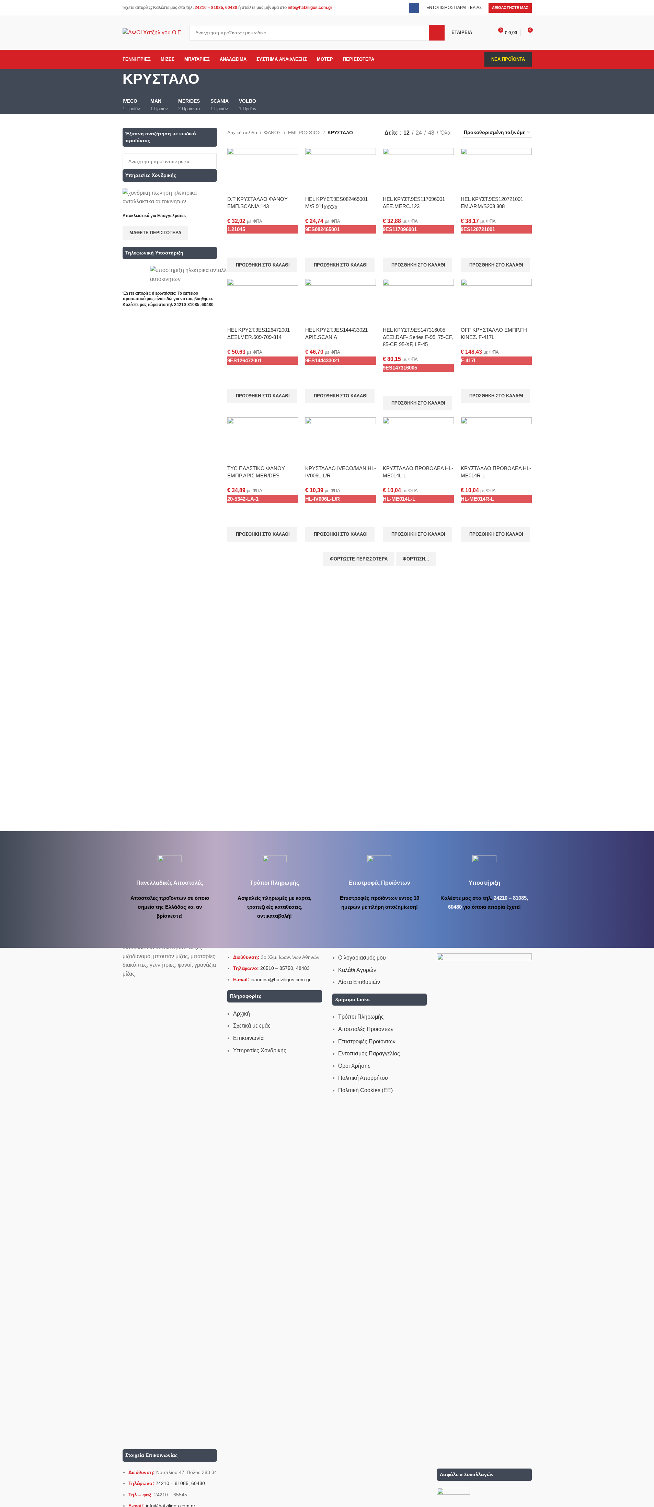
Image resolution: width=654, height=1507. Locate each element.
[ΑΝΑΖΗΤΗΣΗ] (437, 33)
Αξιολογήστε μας (510, 7)
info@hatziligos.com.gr (310, 7)
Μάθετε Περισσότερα (155, 232)
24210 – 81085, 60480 (216, 7)
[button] (262, 265)
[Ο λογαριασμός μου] (485, 32)
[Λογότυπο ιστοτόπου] (153, 32)
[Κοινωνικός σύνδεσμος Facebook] (414, 8)
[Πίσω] (114, 82)
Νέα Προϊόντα (508, 59)
